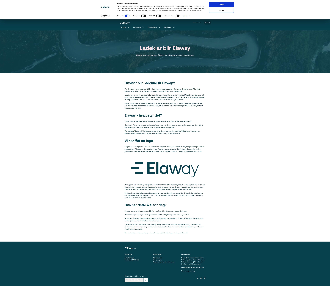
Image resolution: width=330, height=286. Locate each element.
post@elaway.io (129, 258)
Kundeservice (197, 23)
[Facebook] (197, 278)
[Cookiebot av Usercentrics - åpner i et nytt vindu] (105, 16)
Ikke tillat (221, 10)
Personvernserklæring (188, 271)
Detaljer (185, 16)
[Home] (125, 23)
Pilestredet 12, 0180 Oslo (132, 260)
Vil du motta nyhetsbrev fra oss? (134, 276)
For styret (123, 27)
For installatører (152, 27)
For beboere (137, 27)
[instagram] (204, 278)
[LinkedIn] (201, 278)
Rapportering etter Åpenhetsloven (163, 262)
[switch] (143, 16)
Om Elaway (167, 27)
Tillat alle (221, 4)
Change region (157, 260)
